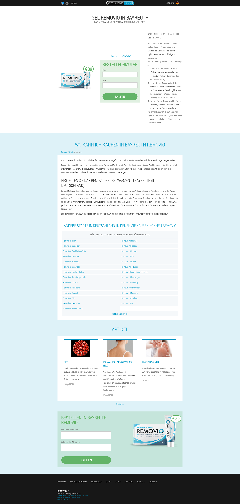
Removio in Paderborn (71, 287)
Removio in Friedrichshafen (73, 272)
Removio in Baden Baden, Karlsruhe (135, 272)
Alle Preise (153, 482)
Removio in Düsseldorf (71, 246)
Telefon (104, 81)
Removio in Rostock (70, 293)
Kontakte (140, 482)
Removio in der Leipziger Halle (74, 277)
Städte (108, 482)
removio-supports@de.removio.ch (69, 494)
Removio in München (130, 240)
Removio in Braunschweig (72, 308)
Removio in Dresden (129, 246)
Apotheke (129, 482)
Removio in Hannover (71, 256)
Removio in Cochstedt (71, 266)
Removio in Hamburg (71, 261)
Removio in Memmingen (131, 277)
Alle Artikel (120, 404)
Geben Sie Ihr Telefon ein (70, 442)
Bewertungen (96, 482)
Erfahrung (62, 482)
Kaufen (120, 97)
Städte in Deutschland (120, 313)
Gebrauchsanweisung (78, 482)
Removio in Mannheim (130, 293)
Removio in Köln (128, 256)
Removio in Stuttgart (129, 251)
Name (104, 70)
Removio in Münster (70, 282)
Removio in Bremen (129, 261)
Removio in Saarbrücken (131, 287)
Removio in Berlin (69, 240)
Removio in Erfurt (69, 298)
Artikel (118, 482)
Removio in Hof (127, 303)
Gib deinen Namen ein (69, 429)
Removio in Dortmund (130, 266)
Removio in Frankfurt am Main (74, 251)
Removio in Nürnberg (130, 282)
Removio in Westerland (71, 303)
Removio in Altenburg (130, 298)
